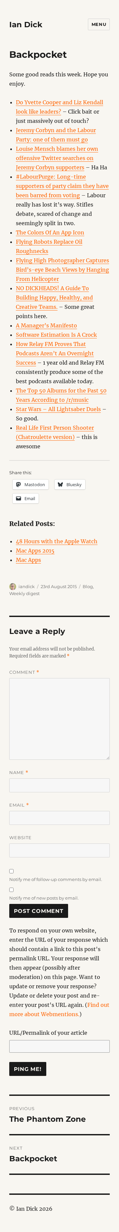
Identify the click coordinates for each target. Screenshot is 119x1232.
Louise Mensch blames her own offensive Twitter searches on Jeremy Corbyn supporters (57, 158)
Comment (24, 672)
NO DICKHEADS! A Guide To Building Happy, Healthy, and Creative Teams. (54, 297)
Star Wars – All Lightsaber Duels (58, 409)
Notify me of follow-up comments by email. (55, 879)
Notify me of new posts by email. (44, 898)
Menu (99, 24)
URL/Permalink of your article (48, 1032)
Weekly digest (24, 593)
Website (20, 837)
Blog (88, 586)
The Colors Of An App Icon (50, 232)
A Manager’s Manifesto (46, 325)
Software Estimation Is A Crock (56, 334)
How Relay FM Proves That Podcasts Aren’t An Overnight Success (55, 353)
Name (18, 772)
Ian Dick (25, 24)
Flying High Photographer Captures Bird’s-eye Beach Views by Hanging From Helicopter (62, 269)
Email (19, 805)
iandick (27, 586)
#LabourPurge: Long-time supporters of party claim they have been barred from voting (62, 186)
